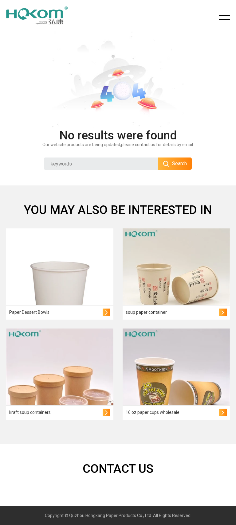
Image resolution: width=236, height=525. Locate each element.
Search (179, 163)
